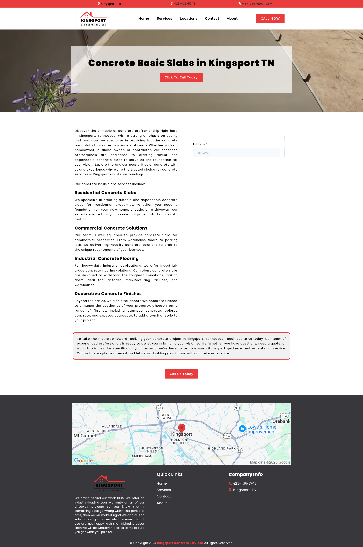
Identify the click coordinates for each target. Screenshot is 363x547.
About (232, 18)
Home (143, 18)
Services (164, 18)
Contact (212, 18)
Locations (188, 18)
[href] (181, 434)
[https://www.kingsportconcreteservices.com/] (93, 18)
